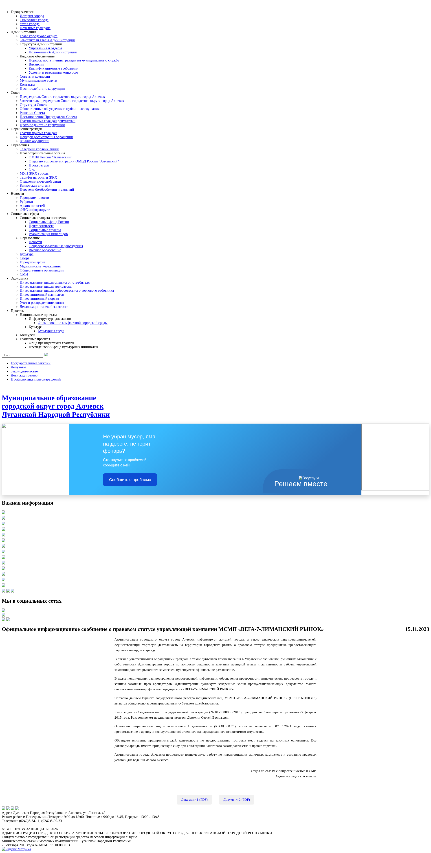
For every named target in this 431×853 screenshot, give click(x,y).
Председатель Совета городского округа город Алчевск (62, 96)
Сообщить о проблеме (130, 479)
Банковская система (35, 185)
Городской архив (33, 262)
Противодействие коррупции (42, 88)
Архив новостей (32, 206)
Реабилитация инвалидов (48, 234)
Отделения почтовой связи (40, 181)
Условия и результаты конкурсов (54, 72)
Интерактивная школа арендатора (46, 286)
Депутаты (18, 367)
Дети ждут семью (24, 375)
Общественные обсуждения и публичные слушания (59, 109)
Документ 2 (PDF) (236, 799)
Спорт (24, 258)
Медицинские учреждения (40, 266)
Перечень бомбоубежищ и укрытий (47, 189)
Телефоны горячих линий (39, 149)
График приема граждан (38, 133)
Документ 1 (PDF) (194, 799)
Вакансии (36, 64)
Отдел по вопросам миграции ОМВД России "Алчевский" (74, 161)
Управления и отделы (45, 48)
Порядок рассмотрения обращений (46, 137)
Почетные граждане (35, 28)
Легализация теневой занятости (44, 306)
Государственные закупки (31, 363)
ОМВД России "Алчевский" (50, 157)
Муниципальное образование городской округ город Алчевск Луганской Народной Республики (56, 406)
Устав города (30, 24)
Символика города (34, 20)
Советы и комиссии (35, 76)
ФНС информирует (35, 210)
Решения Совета (32, 113)
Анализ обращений (34, 141)
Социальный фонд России (49, 222)
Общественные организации (42, 270)
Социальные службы (45, 230)
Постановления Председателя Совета (48, 117)
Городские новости (34, 197)
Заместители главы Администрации (47, 40)
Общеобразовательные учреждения (56, 246)
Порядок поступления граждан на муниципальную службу (74, 60)
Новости (35, 242)
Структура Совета (34, 105)
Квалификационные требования (53, 68)
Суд (32, 169)
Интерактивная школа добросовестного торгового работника (67, 290)
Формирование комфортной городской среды (73, 323)
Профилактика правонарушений (36, 379)
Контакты (27, 84)
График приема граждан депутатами (47, 121)
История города (32, 16)
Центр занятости (41, 226)
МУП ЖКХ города (34, 173)
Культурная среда (51, 331)
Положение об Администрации (53, 52)
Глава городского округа (38, 36)
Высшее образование (45, 250)
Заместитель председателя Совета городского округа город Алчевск (72, 101)
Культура (26, 254)
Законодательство (24, 371)
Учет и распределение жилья (42, 302)
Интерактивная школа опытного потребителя (55, 282)
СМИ (24, 274)
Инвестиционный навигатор (42, 294)
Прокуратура (39, 165)
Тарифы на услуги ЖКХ (38, 177)
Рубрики (26, 201)
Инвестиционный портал (39, 298)
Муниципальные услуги (38, 80)
